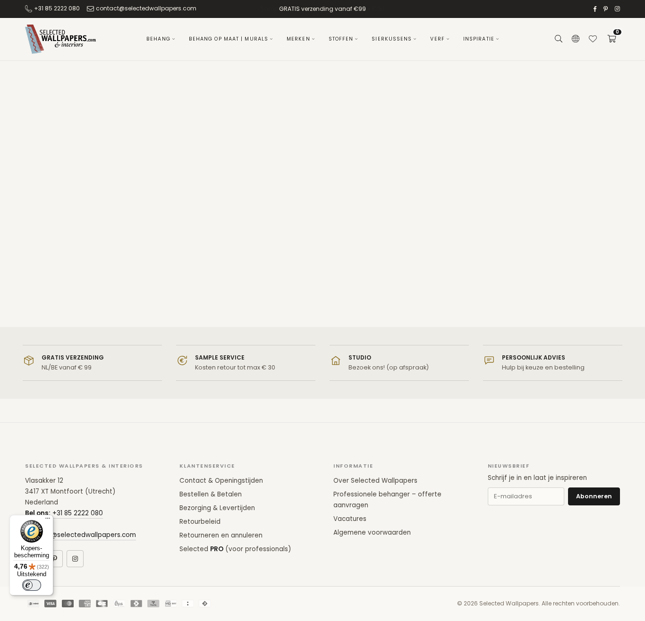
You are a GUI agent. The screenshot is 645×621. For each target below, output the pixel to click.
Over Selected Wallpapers (375, 480)
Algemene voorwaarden (372, 532)
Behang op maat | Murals (228, 38)
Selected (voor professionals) (235, 549)
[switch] (31, 585)
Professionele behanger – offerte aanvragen (387, 500)
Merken (298, 38)
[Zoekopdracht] (558, 39)
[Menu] (47, 520)
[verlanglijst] (592, 39)
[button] (611, 39)
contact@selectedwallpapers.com (146, 8)
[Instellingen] (575, 39)
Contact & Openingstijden (221, 480)
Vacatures (349, 518)
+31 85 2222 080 (57, 8)
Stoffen (341, 38)
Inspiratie (478, 38)
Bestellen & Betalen (210, 494)
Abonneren (594, 496)
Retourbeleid (200, 521)
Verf (437, 38)
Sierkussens (392, 38)
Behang (158, 38)
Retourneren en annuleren (221, 535)
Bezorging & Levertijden (217, 508)
